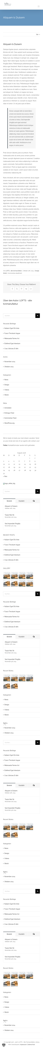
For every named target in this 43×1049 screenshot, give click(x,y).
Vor (37, 34)
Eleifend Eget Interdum (12, 343)
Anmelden (7, 408)
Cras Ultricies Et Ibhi (11, 348)
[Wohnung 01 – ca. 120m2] (6, 575)
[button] (4, 1045)
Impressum (23, 1044)
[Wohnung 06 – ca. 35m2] (14, 583)
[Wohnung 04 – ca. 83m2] (29, 575)
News (6, 379)
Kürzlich (21, 501)
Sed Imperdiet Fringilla (12, 523)
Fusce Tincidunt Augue (12, 333)
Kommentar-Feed (10, 418)
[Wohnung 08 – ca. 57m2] (29, 583)
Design (37, 271)
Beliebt (9, 501)
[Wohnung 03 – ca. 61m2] (22, 575)
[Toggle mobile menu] (39, 6)
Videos (6, 390)
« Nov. (5, 476)
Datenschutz (31, 1044)
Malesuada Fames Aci (11, 338)
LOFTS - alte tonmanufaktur (14, 271)
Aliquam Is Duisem (11, 506)
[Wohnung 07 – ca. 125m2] (22, 583)
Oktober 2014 (8, 366)
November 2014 (9, 361)
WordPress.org (9, 423)
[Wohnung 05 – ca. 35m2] (6, 583)
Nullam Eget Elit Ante (11, 328)
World (5, 273)
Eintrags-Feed (9, 413)
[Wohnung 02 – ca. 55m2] (14, 575)
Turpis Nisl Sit (9, 515)
